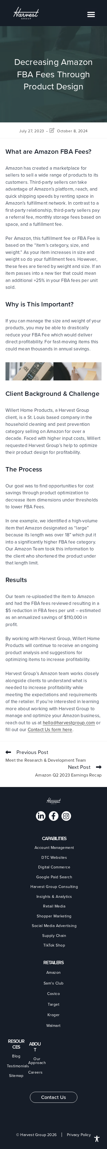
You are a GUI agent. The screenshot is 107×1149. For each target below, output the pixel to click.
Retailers (53, 962)
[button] (91, 14)
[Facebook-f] (53, 816)
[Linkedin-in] (41, 816)
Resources (16, 1044)
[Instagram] (66, 816)
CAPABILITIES (54, 838)
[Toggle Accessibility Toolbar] (97, 1139)
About (35, 1047)
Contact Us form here (50, 729)
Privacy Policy (79, 1135)
